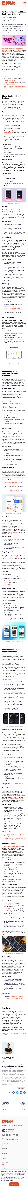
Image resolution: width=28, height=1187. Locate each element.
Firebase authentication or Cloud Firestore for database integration (13, 491)
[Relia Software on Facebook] (10, 1134)
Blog (3, 1156)
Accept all (14, 1184)
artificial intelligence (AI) (16, 798)
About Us (4, 1146)
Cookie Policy (9, 1180)
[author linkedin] (3, 1061)
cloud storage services (12, 916)
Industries (4, 1153)
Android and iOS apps (15, 51)
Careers (4, 1158)
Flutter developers (12, 532)
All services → (6, 1165)
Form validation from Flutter (11, 585)
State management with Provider (13, 333)
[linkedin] (24, 1092)
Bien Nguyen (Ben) (15, 19)
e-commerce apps (7, 393)
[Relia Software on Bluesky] (17, 1134)
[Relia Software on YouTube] (13, 1134)
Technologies (5, 1151)
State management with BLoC (12, 482)
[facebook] (13, 1092)
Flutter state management (11, 131)
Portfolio (4, 1148)
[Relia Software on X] (7, 1134)
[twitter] (17, 1092)
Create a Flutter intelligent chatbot (12, 846)
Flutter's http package (10, 308)
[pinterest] (21, 1092)
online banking (19, 557)
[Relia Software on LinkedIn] (3, 1134)
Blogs (3, 7)
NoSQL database (11, 909)
